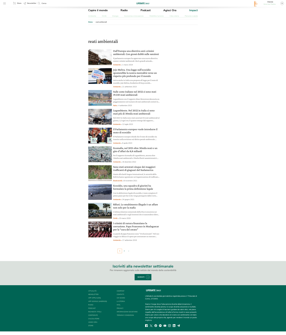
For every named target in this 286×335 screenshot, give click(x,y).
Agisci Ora (169, 10)
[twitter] (151, 325)
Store (19, 3)
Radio (124, 10)
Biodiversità (117, 181)
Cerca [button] (44, 3)
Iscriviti (141, 277)
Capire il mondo (98, 10)
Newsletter (31, 3)
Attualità (92, 291)
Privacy (120, 308)
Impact (193, 10)
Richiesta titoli (94, 312)
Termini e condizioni (125, 315)
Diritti (104, 16)
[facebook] (146, 325)
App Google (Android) (97, 301)
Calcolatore (93, 319)
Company (120, 291)
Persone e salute (191, 16)
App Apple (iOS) (94, 298)
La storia (121, 301)
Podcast (146, 10)
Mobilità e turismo (156, 16)
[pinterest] (155, 325)
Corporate (93, 315)
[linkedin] (174, 325)
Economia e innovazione (133, 16)
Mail (119, 305)
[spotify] (160, 325)
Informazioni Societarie (127, 312)
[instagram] (169, 325)
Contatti (120, 294)
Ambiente (92, 16)
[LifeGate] (143, 3)
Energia (115, 16)
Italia (115, 105)
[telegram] (178, 325)
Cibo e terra (174, 16)
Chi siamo (121, 298)
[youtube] (165, 325)
